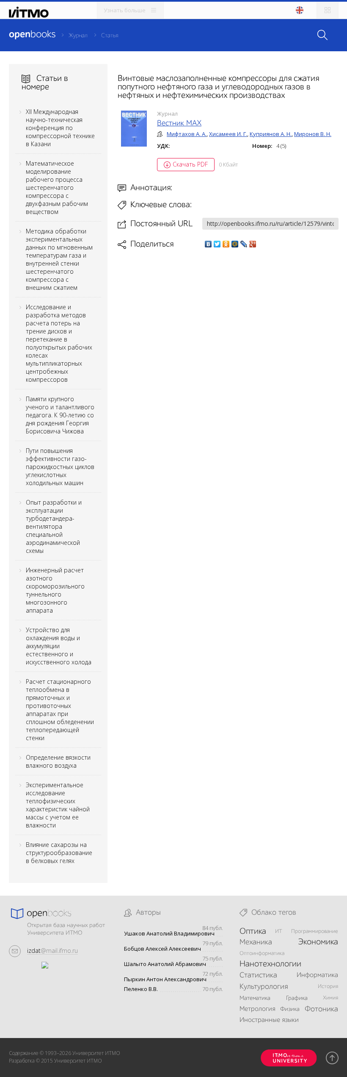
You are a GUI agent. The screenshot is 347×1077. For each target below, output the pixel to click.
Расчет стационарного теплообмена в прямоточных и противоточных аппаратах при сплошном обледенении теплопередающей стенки (60, 709)
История (328, 986)
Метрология (257, 1009)
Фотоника (321, 1009)
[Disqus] (228, 369)
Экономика (318, 942)
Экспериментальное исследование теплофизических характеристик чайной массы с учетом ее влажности (58, 805)
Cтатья (109, 36)
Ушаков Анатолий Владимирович (169, 933)
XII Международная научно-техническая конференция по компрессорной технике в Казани (60, 128)
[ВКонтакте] (208, 244)
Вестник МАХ (179, 123)
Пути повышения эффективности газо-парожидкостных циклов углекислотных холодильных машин (60, 467)
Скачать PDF (190, 164)
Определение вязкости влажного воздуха (58, 761)
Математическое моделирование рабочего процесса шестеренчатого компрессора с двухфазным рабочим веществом (57, 187)
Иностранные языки (269, 1020)
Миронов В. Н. (312, 134)
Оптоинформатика (262, 953)
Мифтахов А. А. (187, 134)
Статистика (258, 975)
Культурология (264, 987)
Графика (297, 998)
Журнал (78, 36)
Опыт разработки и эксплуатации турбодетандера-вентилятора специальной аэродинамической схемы (54, 526)
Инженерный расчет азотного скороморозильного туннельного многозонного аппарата (55, 590)
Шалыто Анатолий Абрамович (165, 964)
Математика (255, 998)
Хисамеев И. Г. (228, 134)
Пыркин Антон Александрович (165, 979)
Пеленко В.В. (141, 989)
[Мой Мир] (235, 244)
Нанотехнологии (270, 964)
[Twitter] (217, 244)
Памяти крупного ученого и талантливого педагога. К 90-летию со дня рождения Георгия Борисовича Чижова (60, 415)
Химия (330, 998)
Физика (290, 1009)
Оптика (253, 931)
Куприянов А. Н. (271, 134)
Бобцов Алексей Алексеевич (162, 949)
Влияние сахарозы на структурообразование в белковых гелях (59, 853)
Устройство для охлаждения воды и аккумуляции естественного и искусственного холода (58, 646)
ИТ (278, 931)
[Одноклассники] (226, 244)
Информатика (317, 975)
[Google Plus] (252, 244)
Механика (256, 942)
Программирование (314, 931)
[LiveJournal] (244, 244)
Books (32, 35)
